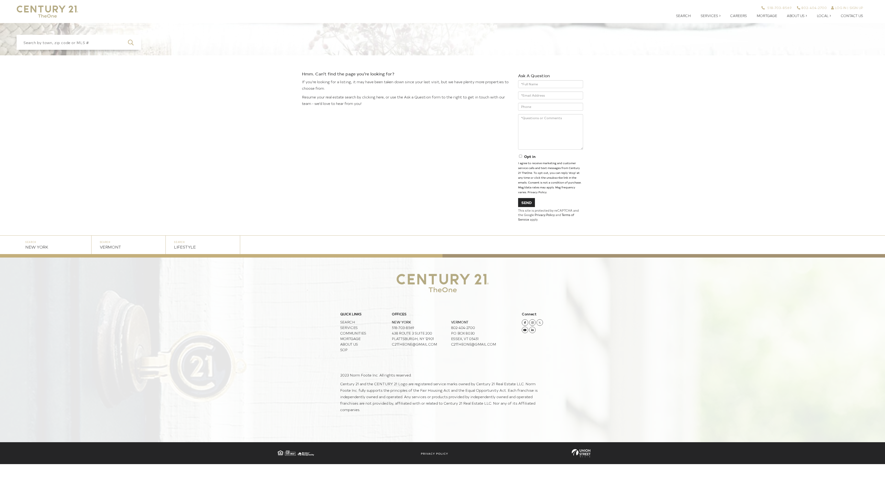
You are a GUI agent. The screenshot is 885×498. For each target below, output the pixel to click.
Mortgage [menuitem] (767, 15)
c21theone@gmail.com (414, 344)
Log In (840, 8)
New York (36, 247)
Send (526, 202)
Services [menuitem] (709, 15)
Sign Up (856, 8)
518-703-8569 (779, 8)
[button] (133, 42)
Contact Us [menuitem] (852, 15)
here (380, 96)
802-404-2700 (814, 8)
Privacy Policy (537, 192)
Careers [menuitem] (738, 15)
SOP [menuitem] (344, 349)
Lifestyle (185, 247)
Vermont (110, 247)
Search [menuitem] (683, 15)
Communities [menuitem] (353, 333)
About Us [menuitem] (796, 15)
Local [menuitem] (823, 15)
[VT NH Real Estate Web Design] (581, 453)
